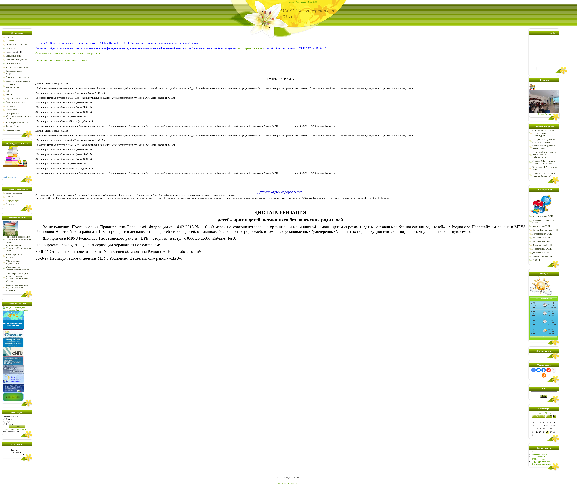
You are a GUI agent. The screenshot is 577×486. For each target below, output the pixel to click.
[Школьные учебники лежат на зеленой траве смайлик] (10, 235)
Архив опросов (19, 429)
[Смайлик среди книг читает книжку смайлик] (15, 166)
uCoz (297, 483)
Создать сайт (537, 452)
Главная (291, 2)
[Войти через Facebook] (543, 370)
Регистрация (301, 2)
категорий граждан (250, 48)
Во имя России (544, 114)
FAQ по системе (538, 459)
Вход (310, 2)
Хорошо (9, 421)
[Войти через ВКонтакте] (538, 370)
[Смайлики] (540, 296)
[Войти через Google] (554, 370)
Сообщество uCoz (540, 456)
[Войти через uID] (533, 370)
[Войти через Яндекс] (548, 370)
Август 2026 (544, 413)
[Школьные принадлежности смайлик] (540, 214)
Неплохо (9, 424)
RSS (315, 2)
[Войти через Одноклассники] (544, 375)
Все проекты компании (541, 464)
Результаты (7, 429)
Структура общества (541, 461)
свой (9, 177)
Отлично (10, 419)
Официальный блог (540, 454)
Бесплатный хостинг (286, 483)
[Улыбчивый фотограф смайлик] (532, 89)
